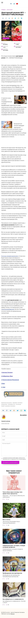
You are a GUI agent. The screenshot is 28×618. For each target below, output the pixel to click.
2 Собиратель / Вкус (7, 376)
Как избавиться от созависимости (13, 599)
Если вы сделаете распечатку (9, 256)
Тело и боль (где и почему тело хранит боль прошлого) (12, 492)
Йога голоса (6, 519)
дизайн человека (17, 402)
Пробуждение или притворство (12, 573)
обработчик (12, 404)
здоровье (4, 404)
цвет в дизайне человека (8, 406)
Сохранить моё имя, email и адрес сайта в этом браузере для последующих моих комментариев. (14, 458)
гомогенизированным (7, 309)
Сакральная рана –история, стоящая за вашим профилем (14, 546)
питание (19, 404)
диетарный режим (7, 402)
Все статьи (5, 38)
